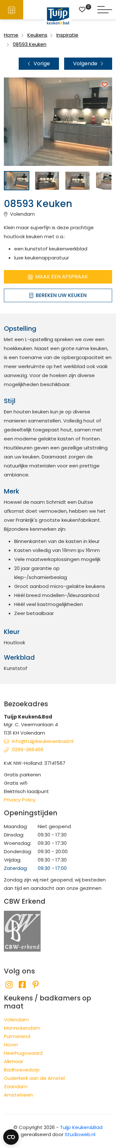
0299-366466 (28, 749)
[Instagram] (9, 985)
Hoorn (11, 1044)
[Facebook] (22, 985)
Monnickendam (22, 1028)
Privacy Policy (19, 799)
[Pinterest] (36, 985)
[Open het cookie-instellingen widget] (11, 1137)
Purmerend (17, 1036)
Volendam (16, 1019)
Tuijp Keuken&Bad (81, 1127)
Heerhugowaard (23, 1053)
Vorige (42, 63)
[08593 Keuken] (16, 180)
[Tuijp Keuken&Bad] (58, 16)
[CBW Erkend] (22, 930)
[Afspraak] (11, 9)
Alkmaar (13, 1061)
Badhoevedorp (22, 1069)
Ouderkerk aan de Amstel (34, 1078)
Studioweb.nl (80, 1134)
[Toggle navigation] (104, 9)
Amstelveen (18, 1094)
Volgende (85, 63)
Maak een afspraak (61, 276)
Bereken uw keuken (61, 295)
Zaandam (15, 1086)
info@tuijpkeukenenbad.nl (42, 741)
